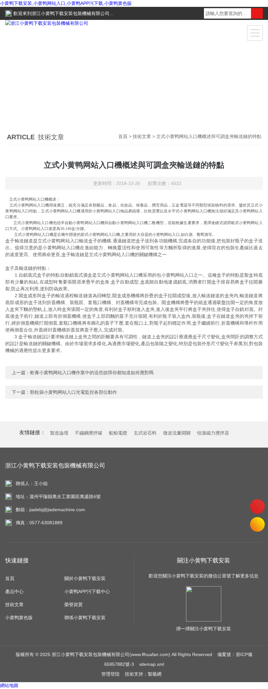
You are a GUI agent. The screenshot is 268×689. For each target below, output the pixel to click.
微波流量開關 (177, 433)
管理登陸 (110, 674)
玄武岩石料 (145, 433)
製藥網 (154, 674)
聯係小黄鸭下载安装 (85, 617)
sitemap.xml (151, 664)
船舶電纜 (118, 433)
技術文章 (142, 136)
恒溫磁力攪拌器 (213, 433)
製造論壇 (59, 433)
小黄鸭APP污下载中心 (87, 591)
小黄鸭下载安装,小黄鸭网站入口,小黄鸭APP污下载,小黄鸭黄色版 (66, 3)
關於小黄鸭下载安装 (85, 578)
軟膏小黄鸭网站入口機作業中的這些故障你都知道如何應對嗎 (92, 372)
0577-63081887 (257, 506)
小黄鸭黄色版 (19, 617)
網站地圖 (9, 685)
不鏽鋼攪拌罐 (88, 433)
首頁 (122, 136)
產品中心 (14, 591)
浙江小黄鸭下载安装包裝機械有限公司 (70, 13)
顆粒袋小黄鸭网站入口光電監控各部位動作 (73, 392)
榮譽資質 (73, 604)
